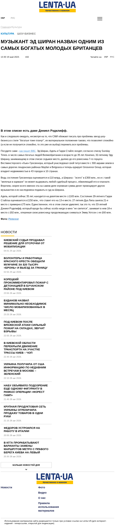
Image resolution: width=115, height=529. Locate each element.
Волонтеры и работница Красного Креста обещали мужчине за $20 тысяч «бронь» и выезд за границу (25, 263)
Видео (42, 492)
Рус (13, 18)
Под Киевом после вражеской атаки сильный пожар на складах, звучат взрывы (25, 326)
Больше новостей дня (26, 465)
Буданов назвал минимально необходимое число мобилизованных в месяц (25, 305)
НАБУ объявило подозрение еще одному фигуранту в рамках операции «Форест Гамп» (26, 390)
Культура (17, 27)
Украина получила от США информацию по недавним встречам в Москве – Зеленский (25, 369)
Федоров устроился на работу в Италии (22, 429)
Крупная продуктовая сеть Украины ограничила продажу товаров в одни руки (25, 411)
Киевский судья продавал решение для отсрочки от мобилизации (24, 243)
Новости (6, 487)
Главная (5, 27)
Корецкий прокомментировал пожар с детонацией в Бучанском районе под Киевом (26, 284)
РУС (112, 57)
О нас (42, 497)
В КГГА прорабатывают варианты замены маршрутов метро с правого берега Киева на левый (26, 447)
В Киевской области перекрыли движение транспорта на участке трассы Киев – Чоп (22, 347)
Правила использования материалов (48, 507)
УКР (106, 57)
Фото (41, 487)
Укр (3, 18)
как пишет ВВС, (27, 151)
